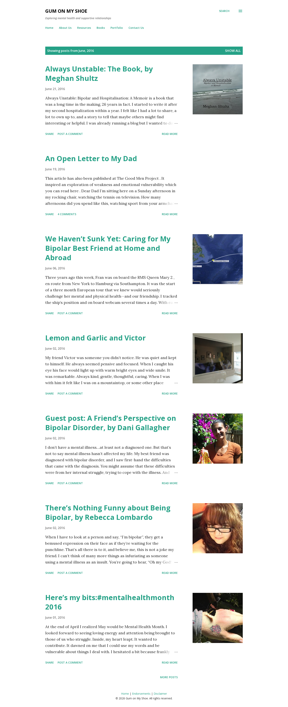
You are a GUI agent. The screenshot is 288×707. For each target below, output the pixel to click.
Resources (84, 28)
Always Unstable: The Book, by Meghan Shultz (99, 73)
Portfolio (116, 28)
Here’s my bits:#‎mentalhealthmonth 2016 (109, 602)
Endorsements (141, 693)
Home (49, 28)
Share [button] (49, 134)
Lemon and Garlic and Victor (95, 338)
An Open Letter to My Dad (91, 158)
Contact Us (136, 28)
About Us (65, 28)
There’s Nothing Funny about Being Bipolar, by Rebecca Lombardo (107, 512)
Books (101, 28)
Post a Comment (70, 134)
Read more (170, 134)
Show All (233, 51)
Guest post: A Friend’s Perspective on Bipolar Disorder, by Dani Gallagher (110, 422)
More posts (169, 677)
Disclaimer (160, 693)
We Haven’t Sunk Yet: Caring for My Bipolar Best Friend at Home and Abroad (107, 248)
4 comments (67, 214)
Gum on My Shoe (66, 11)
